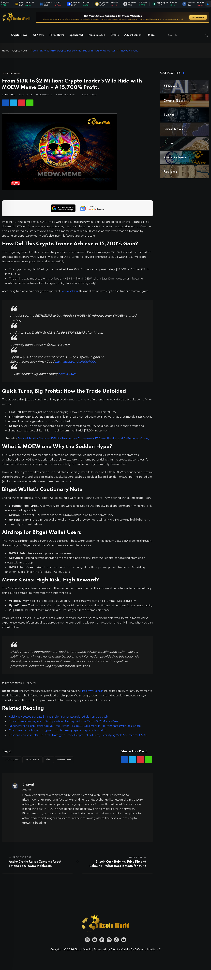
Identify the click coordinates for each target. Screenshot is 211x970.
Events (115, 35)
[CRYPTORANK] (208, 4)
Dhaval (10, 94)
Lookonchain (69, 291)
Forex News (56, 35)
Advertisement (133, 35)
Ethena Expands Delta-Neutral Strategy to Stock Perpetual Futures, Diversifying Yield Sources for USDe (78, 735)
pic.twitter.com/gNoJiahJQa (75, 361)
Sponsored (76, 35)
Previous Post (22, 857)
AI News (38, 35)
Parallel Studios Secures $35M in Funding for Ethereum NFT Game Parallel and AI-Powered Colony (83, 438)
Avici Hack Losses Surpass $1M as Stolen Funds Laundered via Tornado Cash (58, 716)
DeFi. (48, 759)
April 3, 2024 (67, 374)
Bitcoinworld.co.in (92, 690)
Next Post (135, 857)
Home (5, 50)
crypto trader (32, 759)
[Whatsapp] (29, 102)
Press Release (96, 35)
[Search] (206, 35)
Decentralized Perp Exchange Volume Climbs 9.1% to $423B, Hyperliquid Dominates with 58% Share (75, 725)
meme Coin (64, 759)
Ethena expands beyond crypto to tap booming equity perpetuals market (58, 730)
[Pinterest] (21, 102)
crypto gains (12, 759)
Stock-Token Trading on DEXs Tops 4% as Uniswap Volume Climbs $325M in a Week (64, 721)
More (151, 35)
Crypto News (19, 35)
